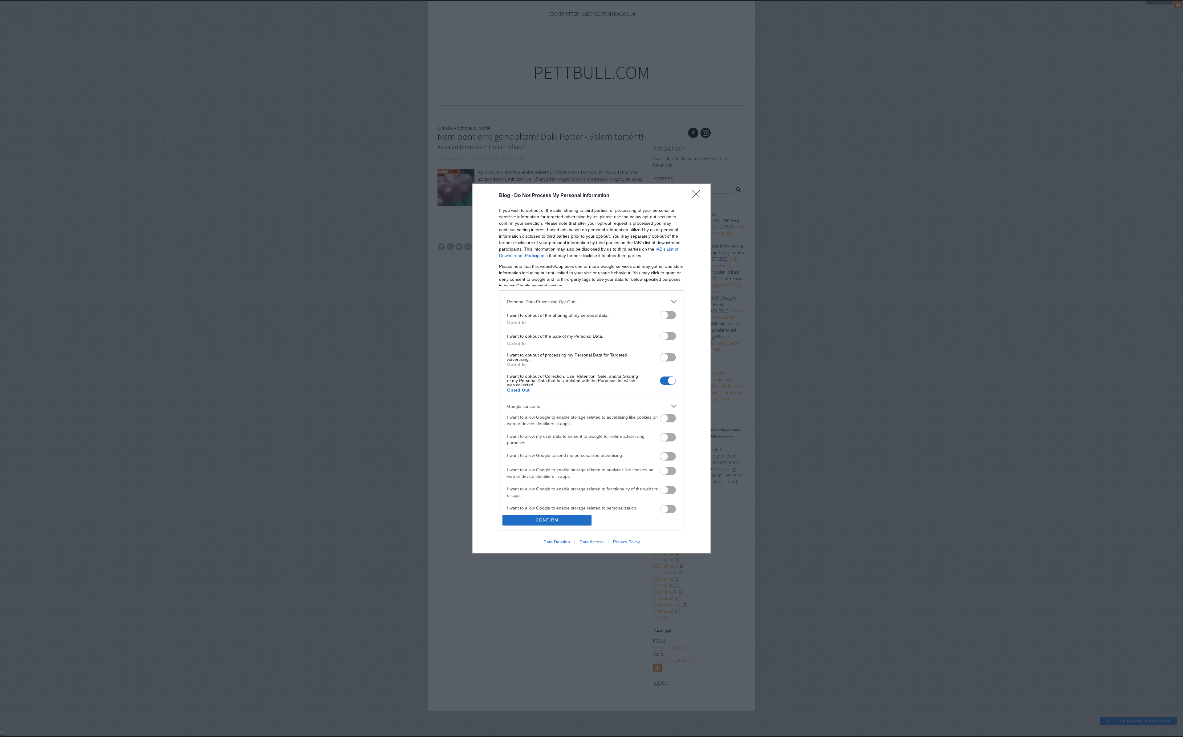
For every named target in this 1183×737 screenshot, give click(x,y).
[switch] (668, 315)
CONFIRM (547, 520)
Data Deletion (556, 541)
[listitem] (591, 301)
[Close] (698, 196)
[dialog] (591, 368)
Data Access (591, 541)
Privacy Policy (626, 541)
